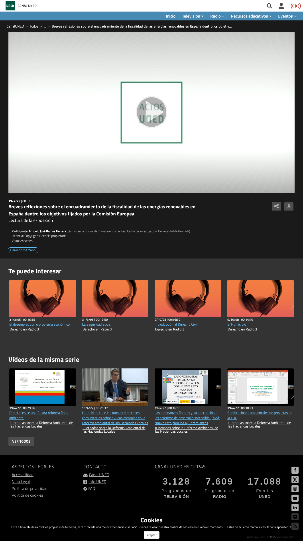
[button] (293, 306)
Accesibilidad (22, 475)
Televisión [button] (191, 16)
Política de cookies (27, 495)
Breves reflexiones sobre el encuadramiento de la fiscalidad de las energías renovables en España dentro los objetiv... (142, 26)
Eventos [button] (286, 16)
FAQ (91, 488)
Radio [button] (216, 16)
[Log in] (281, 6)
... (45, 26)
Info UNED (97, 482)
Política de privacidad (29, 488)
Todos (34, 26)
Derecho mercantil (23, 250)
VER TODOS (21, 441)
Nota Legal (21, 482)
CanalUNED (15, 26)
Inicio (170, 16)
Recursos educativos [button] (250, 16)
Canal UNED (99, 475)
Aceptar (152, 535)
